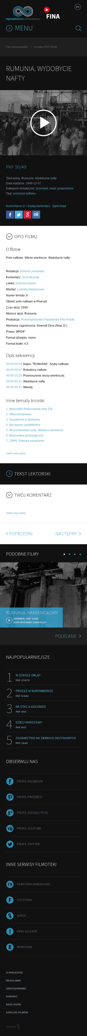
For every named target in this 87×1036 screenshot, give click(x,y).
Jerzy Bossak (30, 277)
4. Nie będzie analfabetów (23, 425)
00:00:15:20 (14, 375)
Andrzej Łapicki (25, 283)
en (77, 7)
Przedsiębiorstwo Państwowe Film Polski (47, 319)
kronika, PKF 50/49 (45, 46)
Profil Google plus (32, 812)
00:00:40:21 (14, 381)
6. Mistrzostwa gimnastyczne (25, 435)
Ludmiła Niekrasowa (30, 289)
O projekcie (14, 972)
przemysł (42, 188)
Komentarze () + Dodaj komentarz (28, 206)
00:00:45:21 (14, 387)
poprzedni (21, 533)
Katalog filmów (17, 1012)
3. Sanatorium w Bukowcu (23, 419)
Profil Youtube (29, 828)
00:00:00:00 (14, 364)
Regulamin (13, 980)
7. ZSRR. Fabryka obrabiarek (25, 441)
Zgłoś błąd (59, 206)
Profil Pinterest (30, 797)
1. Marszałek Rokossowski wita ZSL (29, 409)
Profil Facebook (30, 781)
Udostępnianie (16, 988)
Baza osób (13, 1004)
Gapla (21, 915)
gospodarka (65, 188)
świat (52, 188)
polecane (65, 636)
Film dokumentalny (17, 46)
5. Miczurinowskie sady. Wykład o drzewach (34, 430)
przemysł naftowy (24, 193)
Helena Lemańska (32, 271)
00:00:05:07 (14, 370)
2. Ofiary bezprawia (18, 414)
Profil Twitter (28, 844)
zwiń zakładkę (16, 453)
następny (66, 533)
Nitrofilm (24, 947)
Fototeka (24, 900)
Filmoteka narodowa (33, 884)
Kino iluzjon (27, 931)
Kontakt (11, 996)
